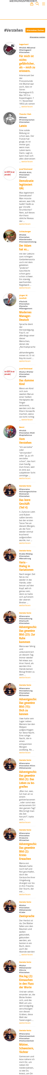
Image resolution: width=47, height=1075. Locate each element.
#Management (26, 312)
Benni (22, 430)
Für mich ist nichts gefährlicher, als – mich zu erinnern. (27, 63)
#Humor (23, 177)
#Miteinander (25, 780)
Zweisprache (27, 932)
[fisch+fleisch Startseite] (23, 10)
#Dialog (29, 565)
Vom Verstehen (25, 444)
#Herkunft (24, 632)
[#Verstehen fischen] (35, 30)
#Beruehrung (25, 570)
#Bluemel (31, 47)
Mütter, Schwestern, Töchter (26, 1064)
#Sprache (23, 309)
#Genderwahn (25, 239)
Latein (23, 126)
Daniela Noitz (25, 489)
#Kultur (23, 375)
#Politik (23, 47)
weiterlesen (27, 106)
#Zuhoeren (24, 505)
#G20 (32, 436)
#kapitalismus (25, 438)
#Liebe (22, 565)
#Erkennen (24, 707)
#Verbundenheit (26, 1057)
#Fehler (30, 375)
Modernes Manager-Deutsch (25, 319)
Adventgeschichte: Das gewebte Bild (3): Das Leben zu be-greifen (30, 794)
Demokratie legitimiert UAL (26, 184)
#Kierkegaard (25, 50)
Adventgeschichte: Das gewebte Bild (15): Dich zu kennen (30, 719)
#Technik (23, 305)
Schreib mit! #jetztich (33, 15)
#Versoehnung (26, 630)
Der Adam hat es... (25, 251)
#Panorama (24, 492)
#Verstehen (24, 52)
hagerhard (24, 44)
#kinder (23, 380)
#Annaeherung (26, 703)
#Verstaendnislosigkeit (29, 245)
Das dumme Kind (26, 386)
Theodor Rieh (25, 114)
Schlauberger (25, 231)
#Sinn (32, 778)
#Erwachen (24, 855)
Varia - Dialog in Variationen (26, 577)
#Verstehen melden (37, 37)
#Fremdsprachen (27, 120)
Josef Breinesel (26, 169)
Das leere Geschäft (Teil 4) (24, 515)
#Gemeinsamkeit (27, 1052)
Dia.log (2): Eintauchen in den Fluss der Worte (26, 997)
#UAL (29, 172)
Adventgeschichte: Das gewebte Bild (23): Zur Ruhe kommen (30, 646)
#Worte (22, 986)
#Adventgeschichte (27, 503)
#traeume (23, 853)
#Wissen (23, 117)
